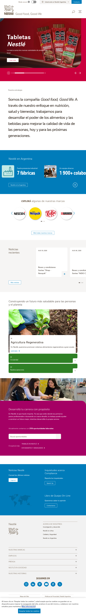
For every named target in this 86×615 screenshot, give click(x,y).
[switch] (33, 2)
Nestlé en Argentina (50, 538)
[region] (43, 331)
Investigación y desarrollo (51, 527)
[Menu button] (80, 11)
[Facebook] (53, 584)
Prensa (43, 561)
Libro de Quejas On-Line (57, 495)
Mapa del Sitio (24, 596)
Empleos (43, 555)
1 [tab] (41, 221)
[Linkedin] (33, 584)
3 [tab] (44, 221)
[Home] (23, 10)
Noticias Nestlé (16, 470)
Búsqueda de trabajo (58, 436)
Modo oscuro (22, 2)
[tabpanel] (43, 49)
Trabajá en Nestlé (29, 444)
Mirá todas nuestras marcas (42, 233)
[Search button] (73, 11)
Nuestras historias (43, 573)
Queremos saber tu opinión (55, 500)
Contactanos (51, 505)
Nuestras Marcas (43, 549)
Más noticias (15, 282)
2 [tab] (42, 221)
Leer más (13, 60)
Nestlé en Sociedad (43, 567)
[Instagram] (26, 584)
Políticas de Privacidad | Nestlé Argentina (58, 596)
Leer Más (14, 351)
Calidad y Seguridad (49, 534)
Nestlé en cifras (48, 531)
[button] (79, 282)
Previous (11, 213)
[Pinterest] (39, 584)
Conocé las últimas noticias (19, 475)
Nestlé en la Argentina (18, 185)
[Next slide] (79, 73)
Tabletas (19, 40)
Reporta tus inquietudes (54, 478)
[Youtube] (46, 584)
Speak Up (50, 483)
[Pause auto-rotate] (8, 73)
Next (74, 213)
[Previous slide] (76, 73)
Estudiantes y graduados (32, 448)
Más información (29, 606)
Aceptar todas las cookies (29, 611)
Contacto (77, 2)
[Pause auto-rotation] (75, 185)
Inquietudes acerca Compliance (55, 472)
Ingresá (13, 480)
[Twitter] (59, 584)
